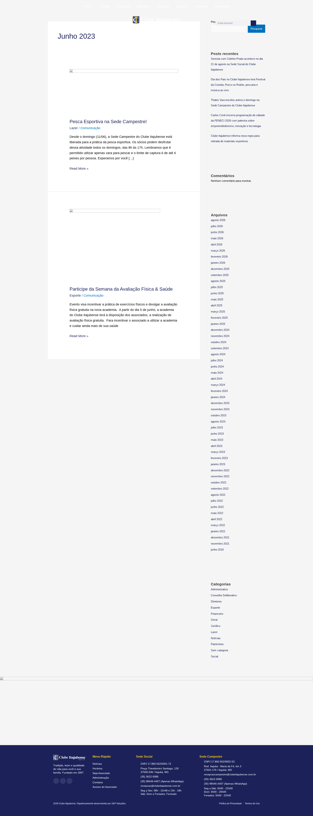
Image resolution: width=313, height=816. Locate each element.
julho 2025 (217, 287)
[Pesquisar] (253, 23)
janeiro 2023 (218, 464)
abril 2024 (216, 378)
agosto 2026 (218, 220)
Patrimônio (217, 644)
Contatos (200, 6)
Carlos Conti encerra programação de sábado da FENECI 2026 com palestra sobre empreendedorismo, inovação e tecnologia (238, 121)
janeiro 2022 (218, 531)
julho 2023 (217, 427)
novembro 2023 (220, 409)
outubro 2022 (218, 482)
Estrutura (143, 6)
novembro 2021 (220, 543)
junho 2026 (217, 232)
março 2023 (218, 451)
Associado (222, 6)
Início (87, 6)
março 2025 (218, 311)
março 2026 (218, 250)
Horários (124, 6)
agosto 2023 (218, 421)
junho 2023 (217, 433)
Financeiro (217, 613)
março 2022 (218, 525)
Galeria (182, 6)
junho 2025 (217, 293)
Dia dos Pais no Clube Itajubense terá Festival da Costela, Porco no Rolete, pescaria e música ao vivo (238, 85)
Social (214, 656)
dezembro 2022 (220, 470)
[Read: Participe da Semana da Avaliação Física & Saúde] (115, 245)
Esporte (75, 295)
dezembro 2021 (220, 537)
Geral (214, 619)
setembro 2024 (220, 348)
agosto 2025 (218, 280)
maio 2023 (217, 439)
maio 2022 (217, 513)
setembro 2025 (220, 275)
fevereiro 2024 (219, 390)
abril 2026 (216, 244)
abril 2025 (216, 305)
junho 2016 (217, 549)
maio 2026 (217, 238)
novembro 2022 (220, 476)
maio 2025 (217, 299)
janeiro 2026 (218, 262)
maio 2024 (217, 372)
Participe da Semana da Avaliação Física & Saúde (121, 289)
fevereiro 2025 (219, 317)
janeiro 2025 (218, 323)
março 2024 (218, 384)
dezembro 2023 (220, 403)
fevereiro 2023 (219, 458)
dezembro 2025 (220, 268)
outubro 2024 (218, 342)
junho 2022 (217, 506)
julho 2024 (217, 360)
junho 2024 (217, 366)
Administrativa (219, 589)
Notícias (163, 6)
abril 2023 (216, 445)
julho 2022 (217, 500)
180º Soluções (118, 803)
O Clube (104, 6)
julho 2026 (217, 226)
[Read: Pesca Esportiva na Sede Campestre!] (124, 91)
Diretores (216, 601)
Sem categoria (219, 650)
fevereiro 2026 (219, 256)
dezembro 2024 (220, 329)
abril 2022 (216, 519)
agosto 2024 (218, 354)
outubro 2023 (218, 415)
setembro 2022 (220, 488)
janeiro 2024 (218, 397)
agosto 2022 (218, 494)
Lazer (74, 128)
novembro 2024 (220, 335)
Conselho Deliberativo (224, 595)
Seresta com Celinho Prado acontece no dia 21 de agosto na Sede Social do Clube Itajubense (237, 64)
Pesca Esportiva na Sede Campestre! (108, 121)
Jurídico (215, 625)
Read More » (79, 168)
